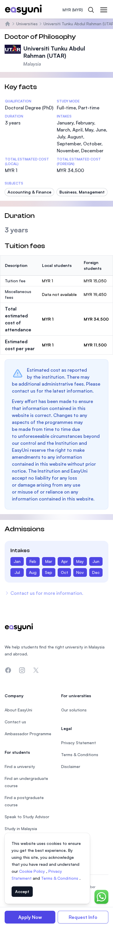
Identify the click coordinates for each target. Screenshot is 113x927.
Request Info (83, 917)
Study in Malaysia (21, 828)
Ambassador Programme (28, 733)
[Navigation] (103, 10)
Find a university (20, 766)
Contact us (15, 721)
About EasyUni (18, 709)
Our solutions (74, 709)
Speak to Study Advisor (27, 816)
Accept (22, 891)
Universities (27, 23)
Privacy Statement (78, 742)
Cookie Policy (32, 871)
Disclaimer (70, 766)
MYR (73, 9)
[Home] (7, 24)
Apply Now (30, 917)
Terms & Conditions (60, 878)
